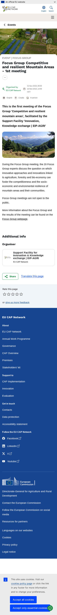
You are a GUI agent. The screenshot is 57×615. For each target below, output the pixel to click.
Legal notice (9, 551)
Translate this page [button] (32, 276)
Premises (7, 360)
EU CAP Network (11, 331)
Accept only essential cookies (30, 608)
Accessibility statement (14, 424)
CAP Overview (10, 353)
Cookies (6, 537)
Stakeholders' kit (11, 367)
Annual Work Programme (16, 339)
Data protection (10, 417)
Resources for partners (15, 521)
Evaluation (8, 395)
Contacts (7, 409)
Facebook (14, 438)
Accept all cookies (23, 599)
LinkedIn (13, 446)
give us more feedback (17, 302)
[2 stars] (6, 294)
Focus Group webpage (14, 219)
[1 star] (4, 294)
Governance (9, 346)
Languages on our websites (17, 530)
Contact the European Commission (21, 503)
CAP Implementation (13, 381)
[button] (10, 276)
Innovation (8, 388)
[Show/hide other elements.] (5, 77)
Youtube (13, 461)
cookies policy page (21, 583)
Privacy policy (9, 544)
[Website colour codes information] (50, 608)
